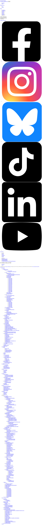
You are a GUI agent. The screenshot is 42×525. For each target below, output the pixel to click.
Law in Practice (7, 321)
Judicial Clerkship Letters (10, 442)
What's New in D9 (11, 471)
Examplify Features (11, 422)
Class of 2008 (10, 291)
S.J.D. (6, 294)
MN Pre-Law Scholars (6, 363)
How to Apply (9, 292)
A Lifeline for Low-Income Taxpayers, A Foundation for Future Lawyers (14, 510)
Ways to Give (5, 499)
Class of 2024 (10, 279)
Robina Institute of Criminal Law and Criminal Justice (12, 330)
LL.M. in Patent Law (6, 355)
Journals (5, 344)
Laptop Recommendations (10, 425)
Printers (8, 478)
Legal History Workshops (10, 454)
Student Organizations (10, 410)
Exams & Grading (7, 432)
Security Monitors (11, 460)
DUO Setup (8, 476)
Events (3, 254)
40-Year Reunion (9, 494)
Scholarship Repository (7, 368)
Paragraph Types (11, 472)
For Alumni (5, 383)
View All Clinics (6, 390)
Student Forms (7, 427)
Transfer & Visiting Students (7, 357)
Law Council (7, 408)
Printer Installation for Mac (12, 418)
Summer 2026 (5, 392)
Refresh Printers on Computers (12, 419)
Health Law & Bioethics (8, 338)
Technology (6, 469)
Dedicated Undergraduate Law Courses (12, 313)
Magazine (3, 14)
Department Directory (5, 260)
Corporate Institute (7, 325)
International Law (7, 341)
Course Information (7, 429)
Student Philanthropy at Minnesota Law (10, 521)
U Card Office (9, 462)
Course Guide (5, 315)
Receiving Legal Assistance (7, 386)
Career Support (9, 311)
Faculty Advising (11, 400)
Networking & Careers (8, 484)
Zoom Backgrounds (11, 481)
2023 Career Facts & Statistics (9, 376)
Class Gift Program (7, 508)
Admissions (3, 10)
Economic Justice (6, 387)
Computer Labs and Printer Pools (11, 417)
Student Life (6, 409)
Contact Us (3, 255)
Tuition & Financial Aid (8, 351)
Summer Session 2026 (8, 317)
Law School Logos (9, 447)
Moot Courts (7, 322)
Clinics (3, 13)
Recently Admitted (6, 497)
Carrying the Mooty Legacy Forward (10, 509)
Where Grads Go (6, 374)
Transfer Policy (7, 359)
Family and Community (7, 388)
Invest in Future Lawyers (8, 511)
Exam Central (8, 403)
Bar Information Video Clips (10, 407)
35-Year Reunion (9, 493)
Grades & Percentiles (8, 382)
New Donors (7, 515)
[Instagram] (22, 101)
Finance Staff (8, 464)
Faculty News (5, 366)
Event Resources (9, 448)
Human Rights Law (7, 339)
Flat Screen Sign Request (10, 475)
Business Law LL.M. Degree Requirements (14, 274)
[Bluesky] (22, 141)
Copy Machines (9, 457)
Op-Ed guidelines (9, 438)
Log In (3, 256)
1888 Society (7, 520)
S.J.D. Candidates (9, 296)
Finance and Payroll (7, 463)
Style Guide (8, 452)
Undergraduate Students (8, 312)
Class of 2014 (10, 287)
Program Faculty (9, 300)
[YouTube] (22, 250)
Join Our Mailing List (9, 293)
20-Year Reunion (9, 491)
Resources (8, 479)
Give (2, 6)
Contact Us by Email (3, 20)
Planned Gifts (7, 519)
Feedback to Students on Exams (11, 434)
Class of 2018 (10, 284)
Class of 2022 (10, 281)
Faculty (3, 11)
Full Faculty (6, 365)
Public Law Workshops (10, 455)
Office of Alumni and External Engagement (11, 485)
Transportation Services (10, 461)
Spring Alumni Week (8, 488)
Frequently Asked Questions (10, 275)
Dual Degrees (7, 310)
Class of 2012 (10, 288)
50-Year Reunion (9, 495)
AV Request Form (9, 444)
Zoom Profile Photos (11, 480)
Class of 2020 (10, 282)
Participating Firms (7, 503)
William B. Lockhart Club (8, 514)
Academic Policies (9, 414)
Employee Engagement (10, 467)
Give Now (5, 498)
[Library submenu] (4, 12)
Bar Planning (7, 405)
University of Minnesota (8, 266)
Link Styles (10, 473)
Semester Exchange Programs (9, 343)
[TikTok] (22, 181)
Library (3, 12)
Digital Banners (9, 445)
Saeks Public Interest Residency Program (10, 332)
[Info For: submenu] (4, 15)
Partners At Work (6, 502)
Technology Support (8, 416)
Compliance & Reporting (10, 466)
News (2, 253)
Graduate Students (7, 314)
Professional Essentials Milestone (9, 379)
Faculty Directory (6, 364)
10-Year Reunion (9, 489)
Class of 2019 (10, 283)
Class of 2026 (10, 278)
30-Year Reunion (9, 492)
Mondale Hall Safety (4, 259)
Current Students (9, 276)
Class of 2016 (10, 285)
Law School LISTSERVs (10, 477)
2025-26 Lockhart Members (9, 506)
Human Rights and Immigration (8, 389)
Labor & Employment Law (8, 342)
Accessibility (7, 440)
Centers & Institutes (6, 323)
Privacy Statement (34, 266)
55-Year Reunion (9, 496)
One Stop (3, 264)
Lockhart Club (5, 504)
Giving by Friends (7, 517)
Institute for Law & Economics (9, 326)
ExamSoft (8, 421)
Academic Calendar (6, 345)
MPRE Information (9, 406)
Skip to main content (3, 0)
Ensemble (6, 320)
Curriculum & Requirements (10, 295)
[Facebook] (22, 61)
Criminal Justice (7, 336)
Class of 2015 (10, 286)
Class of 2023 (10, 280)
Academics (3, 268)
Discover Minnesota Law (7, 361)
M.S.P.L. (5, 353)
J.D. (5, 270)
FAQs (6, 358)
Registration (6, 397)
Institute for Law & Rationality (9, 327)
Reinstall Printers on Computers (13, 420)
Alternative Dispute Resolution (9, 334)
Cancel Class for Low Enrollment (11, 430)
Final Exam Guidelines (10, 435)
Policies (6, 441)
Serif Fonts (8, 451)
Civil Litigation (7, 335)
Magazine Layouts (9, 450)
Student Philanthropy (6, 507)
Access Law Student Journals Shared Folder (12, 426)
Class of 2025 (10, 302)
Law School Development (7, 523)
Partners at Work (7, 518)
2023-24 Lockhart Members (9, 505)
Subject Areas (7, 316)
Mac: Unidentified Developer (14, 424)
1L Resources (8, 399)
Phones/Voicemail (9, 459)
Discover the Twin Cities (8, 362)
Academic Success (9, 402)
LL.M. (6, 272)
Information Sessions (8, 349)
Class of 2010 (10, 290)
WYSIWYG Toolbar (11, 474)
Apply (3, 7)
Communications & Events (8, 443)
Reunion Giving (6, 501)
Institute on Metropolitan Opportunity (10, 328)
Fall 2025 (5, 393)
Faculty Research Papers (7, 367)
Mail (7, 458)
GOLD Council (7, 486)
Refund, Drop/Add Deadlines (11, 398)
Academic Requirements (8, 396)
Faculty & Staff (6, 428)
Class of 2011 (10, 289)
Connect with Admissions (8, 350)
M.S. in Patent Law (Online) (9, 307)
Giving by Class (7, 513)
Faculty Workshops (7, 453)
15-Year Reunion (9, 490)
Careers (3, 373)
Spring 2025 (5, 394)
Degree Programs (6, 269)
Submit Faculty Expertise (12, 439)
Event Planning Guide (11, 411)
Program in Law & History (8, 329)
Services (5, 371)
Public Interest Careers (8, 380)
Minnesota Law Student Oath (12, 271)
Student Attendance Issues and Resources (12, 431)
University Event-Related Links (11, 449)
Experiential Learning (6, 318)
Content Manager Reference (10, 470)
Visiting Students (7, 360)
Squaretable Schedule (9, 456)
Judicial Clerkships (7, 378)
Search (9, 1)
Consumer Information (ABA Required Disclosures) (9, 261)
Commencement (9, 412)
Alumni (5, 482)
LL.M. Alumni (9, 277)
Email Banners (9, 446)
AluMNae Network (7, 522)
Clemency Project (7, 324)
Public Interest (5, 331)
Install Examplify (11, 423)
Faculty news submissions (10, 437)
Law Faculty (5, 370)
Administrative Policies (10, 415)
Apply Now (1, 251)
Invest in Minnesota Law (8, 512)
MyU (2, 3)
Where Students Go (9, 299)
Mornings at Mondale (9, 483)
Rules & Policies (7, 413)
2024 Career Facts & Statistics (9, 375)
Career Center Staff (6, 384)
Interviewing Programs (8, 381)
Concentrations (6, 333)
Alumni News (7, 487)
